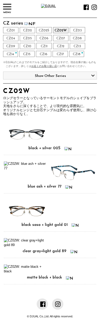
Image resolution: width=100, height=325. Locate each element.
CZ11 (44, 46)
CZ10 (27, 46)
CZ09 (10, 46)
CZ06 (43, 38)
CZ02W (61, 30)
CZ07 (60, 38)
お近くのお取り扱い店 (44, 66)
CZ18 (77, 54)
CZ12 (60, 46)
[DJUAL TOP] (48, 6)
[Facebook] (86, 8)
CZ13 (77, 46)
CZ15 (27, 54)
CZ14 (10, 54)
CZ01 (11, 30)
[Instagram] (94, 8)
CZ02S (44, 30)
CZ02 (27, 30)
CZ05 (27, 38)
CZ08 (77, 38)
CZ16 (43, 54)
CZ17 (60, 54)
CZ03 (77, 30)
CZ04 (10, 38)
